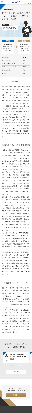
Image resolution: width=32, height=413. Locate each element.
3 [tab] (16, 366)
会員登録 (16, 395)
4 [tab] (18, 366)
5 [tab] (20, 366)
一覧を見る (16, 372)
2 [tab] (14, 366)
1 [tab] (12, 366)
